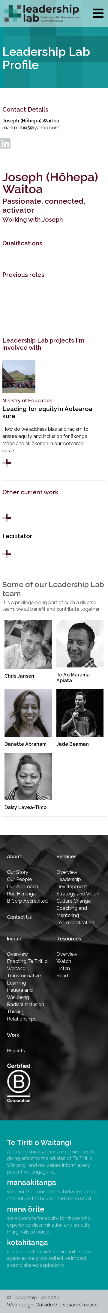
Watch (63, 961)
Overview (66, 872)
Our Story (17, 872)
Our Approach (22, 886)
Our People (19, 879)
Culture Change (73, 901)
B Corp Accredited (27, 901)
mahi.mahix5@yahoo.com (30, 127)
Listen (63, 968)
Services (66, 856)
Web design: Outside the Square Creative (52, 1305)
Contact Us (19, 917)
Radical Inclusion (25, 1004)
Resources (68, 939)
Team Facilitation (75, 922)
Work (13, 1035)
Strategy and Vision (77, 894)
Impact (15, 939)
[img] (98, 13)
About (14, 856)
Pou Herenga (21, 894)
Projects (16, 1051)
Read (62, 976)
